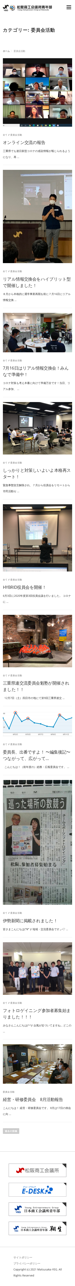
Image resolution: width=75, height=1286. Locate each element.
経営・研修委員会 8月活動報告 (33, 1099)
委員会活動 (16, 134)
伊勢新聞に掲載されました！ (30, 920)
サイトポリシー (22, 1257)
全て (5, 134)
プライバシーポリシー (26, 1263)
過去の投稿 (11, 1131)
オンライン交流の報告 (24, 142)
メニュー (68, 7)
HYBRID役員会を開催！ (24, 587)
